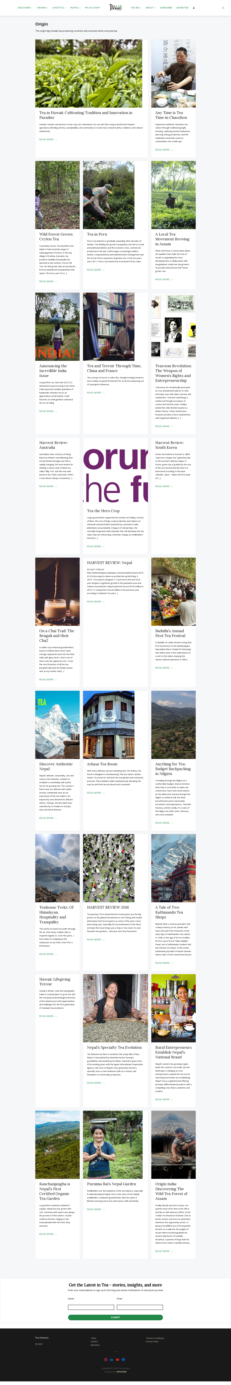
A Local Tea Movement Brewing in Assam (172, 239)
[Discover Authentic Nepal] (57, 725)
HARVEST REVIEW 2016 (108, 907)
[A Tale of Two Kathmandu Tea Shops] (173, 868)
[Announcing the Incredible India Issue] (57, 327)
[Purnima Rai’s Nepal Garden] (115, 1145)
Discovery (24, 8)
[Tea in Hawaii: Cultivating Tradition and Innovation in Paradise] (91, 73)
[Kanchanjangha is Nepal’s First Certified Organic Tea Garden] (57, 1145)
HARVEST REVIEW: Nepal (109, 562)
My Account (92, 8)
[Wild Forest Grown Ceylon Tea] (57, 195)
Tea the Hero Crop (103, 510)
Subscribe (166, 8)
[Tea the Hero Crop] (115, 472)
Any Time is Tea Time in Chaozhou (171, 115)
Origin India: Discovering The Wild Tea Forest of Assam (171, 1191)
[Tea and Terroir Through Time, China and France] (115, 327)
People (74, 8)
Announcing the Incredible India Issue (53, 370)
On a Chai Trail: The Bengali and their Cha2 (56, 635)
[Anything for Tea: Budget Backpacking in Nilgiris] (173, 725)
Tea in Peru (97, 234)
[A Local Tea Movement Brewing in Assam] (173, 195)
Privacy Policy (152, 1341)
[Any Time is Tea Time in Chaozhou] (173, 73)
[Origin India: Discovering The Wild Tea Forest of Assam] (173, 1145)
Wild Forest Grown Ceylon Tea (56, 236)
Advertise (182, 8)
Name (71, 1298)
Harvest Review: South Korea (169, 445)
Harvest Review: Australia (53, 445)
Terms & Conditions (155, 1338)
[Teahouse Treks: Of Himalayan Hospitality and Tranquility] (57, 868)
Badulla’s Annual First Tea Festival (170, 633)
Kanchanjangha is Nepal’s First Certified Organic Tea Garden (54, 1191)
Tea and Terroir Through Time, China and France (114, 368)
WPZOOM (121, 1371)
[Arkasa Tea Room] (115, 725)
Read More (46, 139)
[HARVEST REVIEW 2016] (115, 868)
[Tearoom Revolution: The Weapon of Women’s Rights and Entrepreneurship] (173, 327)
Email (119, 1298)
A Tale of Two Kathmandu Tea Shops (169, 912)
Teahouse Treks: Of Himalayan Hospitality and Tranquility (56, 914)
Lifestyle (58, 8)
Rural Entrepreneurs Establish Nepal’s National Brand (173, 1052)
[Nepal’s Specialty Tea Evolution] (115, 1008)
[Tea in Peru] (115, 195)
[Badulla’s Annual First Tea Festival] (173, 592)
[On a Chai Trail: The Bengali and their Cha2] (57, 592)
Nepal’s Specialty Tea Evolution (114, 1047)
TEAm (93, 1338)
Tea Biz (135, 8)
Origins (41, 8)
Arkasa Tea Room (102, 764)
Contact (94, 1341)
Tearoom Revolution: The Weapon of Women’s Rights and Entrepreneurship (173, 373)
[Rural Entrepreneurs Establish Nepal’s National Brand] (173, 1008)
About (150, 8)
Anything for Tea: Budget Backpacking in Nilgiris (173, 769)
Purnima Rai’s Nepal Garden (111, 1184)
